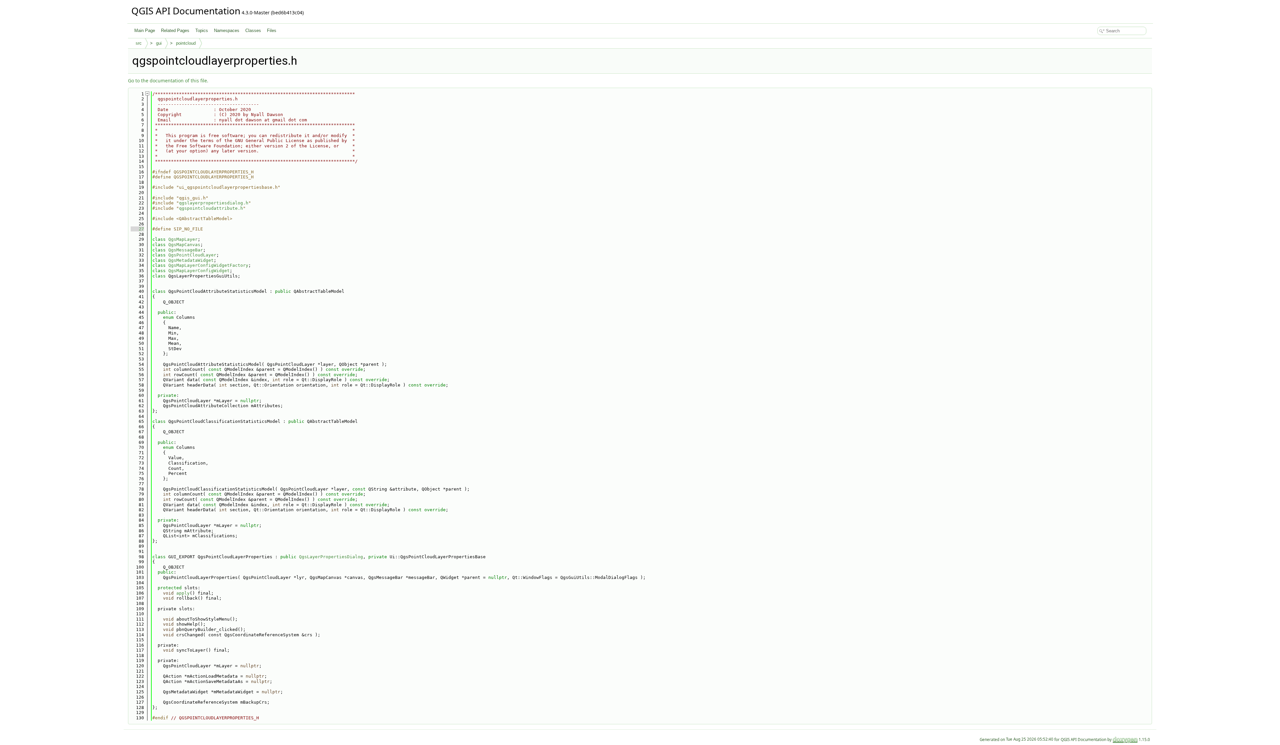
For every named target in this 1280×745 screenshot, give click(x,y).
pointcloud (186, 43)
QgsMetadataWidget (191, 260)
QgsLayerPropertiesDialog (331, 556)
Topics (201, 30)
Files (271, 30)
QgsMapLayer (183, 239)
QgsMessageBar (185, 249)
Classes (253, 30)
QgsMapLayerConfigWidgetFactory (208, 265)
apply (183, 593)
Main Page (144, 30)
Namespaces (226, 30)
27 (137, 228)
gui (159, 43)
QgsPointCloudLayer (192, 254)
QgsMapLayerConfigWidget (199, 270)
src (139, 43)
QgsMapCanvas (184, 244)
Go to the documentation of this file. (168, 80)
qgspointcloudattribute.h (211, 208)
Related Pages (175, 30)
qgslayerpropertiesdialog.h (213, 202)
